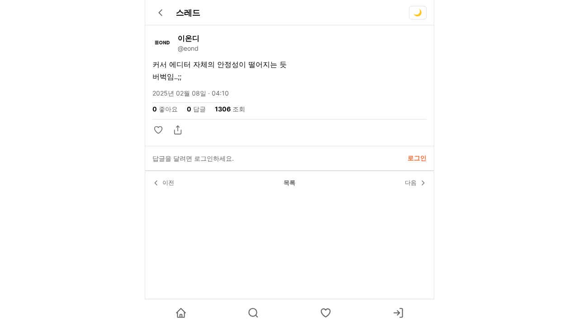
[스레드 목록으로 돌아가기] (160, 13)
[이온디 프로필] (162, 43)
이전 (168, 182)
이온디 (188, 38)
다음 (411, 182)
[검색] (253, 312)
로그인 (417, 158)
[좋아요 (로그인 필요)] (326, 312)
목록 (289, 182)
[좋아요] (159, 130)
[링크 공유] (177, 130)
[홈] (181, 312)
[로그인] (398, 312)
